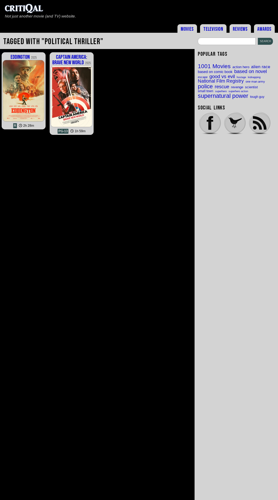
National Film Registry (221, 81)
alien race (260, 67)
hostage (241, 77)
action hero (240, 67)
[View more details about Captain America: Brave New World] (71, 127)
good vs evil (222, 76)
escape (203, 77)
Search (265, 41)
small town (205, 91)
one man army (255, 81)
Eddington (24, 57)
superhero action (238, 91)
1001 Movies (214, 66)
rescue (222, 86)
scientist (251, 87)
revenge (237, 87)
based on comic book (215, 72)
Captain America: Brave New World (71, 60)
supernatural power (223, 96)
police (205, 86)
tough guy (257, 96)
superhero (221, 91)
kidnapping (254, 77)
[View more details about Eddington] (23, 121)
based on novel (250, 71)
